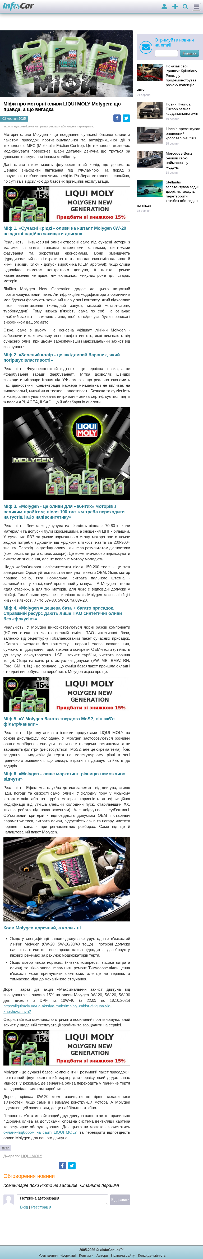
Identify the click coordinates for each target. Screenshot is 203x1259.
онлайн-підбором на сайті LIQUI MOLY (39, 1132)
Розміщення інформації (57, 1255)
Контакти (86, 1255)
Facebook (117, 118)
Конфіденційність (152, 1255)
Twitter (126, 118)
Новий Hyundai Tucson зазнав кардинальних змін (182, 109)
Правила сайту (123, 1255)
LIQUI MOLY (31, 1156)
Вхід (24, 1207)
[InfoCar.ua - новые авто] (18, 6)
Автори (102, 1255)
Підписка (189, 53)
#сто (6, 1148)
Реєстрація (41, 1207)
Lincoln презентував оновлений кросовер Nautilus (183, 133)
